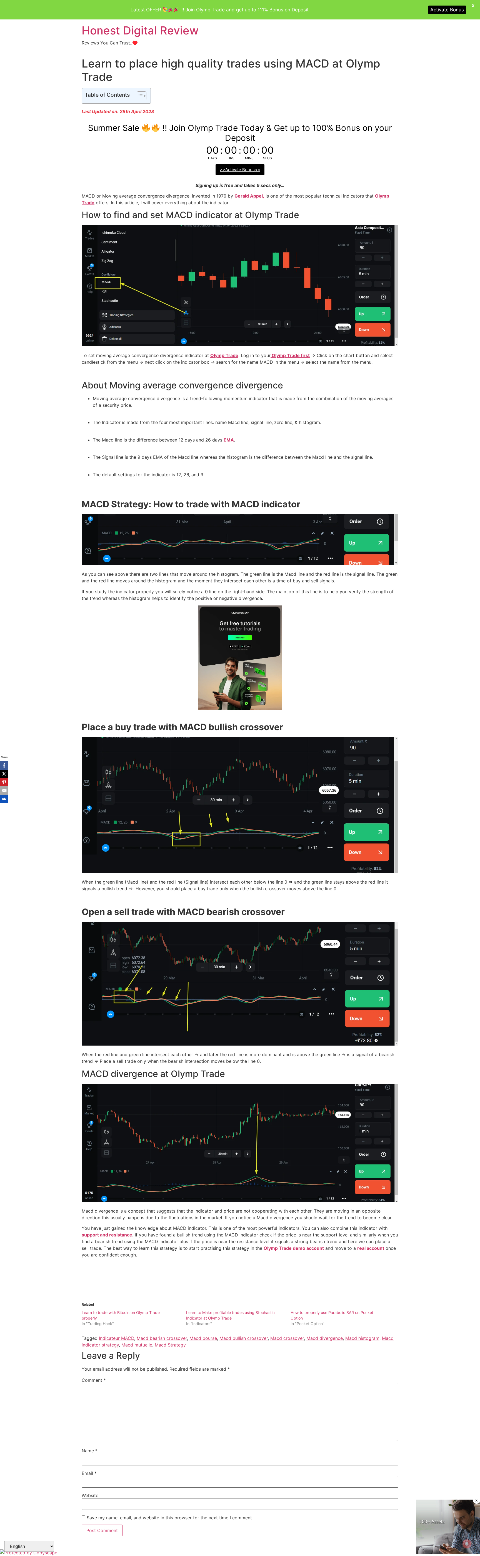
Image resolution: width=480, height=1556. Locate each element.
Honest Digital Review (140, 30)
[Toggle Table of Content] (138, 96)
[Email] (4, 790)
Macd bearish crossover (162, 1338)
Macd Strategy (170, 1345)
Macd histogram (362, 1338)
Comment (94, 1380)
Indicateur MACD (116, 1338)
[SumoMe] (4, 799)
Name (90, 1450)
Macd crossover (287, 1338)
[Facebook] (4, 765)
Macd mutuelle (136, 1345)
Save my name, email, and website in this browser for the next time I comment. (170, 1517)
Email (89, 1473)
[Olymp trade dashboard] (240, 708)
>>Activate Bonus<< (240, 169)
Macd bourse (203, 1338)
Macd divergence (324, 1338)
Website (90, 1495)
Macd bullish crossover (243, 1338)
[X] (4, 774)
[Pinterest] (4, 782)
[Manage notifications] (466, 1543)
